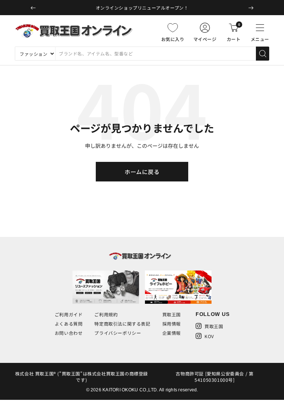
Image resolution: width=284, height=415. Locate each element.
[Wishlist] (173, 28)
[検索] (262, 54)
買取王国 (171, 314)
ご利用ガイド (69, 314)
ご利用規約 (106, 314)
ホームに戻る (142, 172)
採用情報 (171, 323)
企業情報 (171, 333)
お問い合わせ (69, 333)
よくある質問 (69, 323)
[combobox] (155, 54)
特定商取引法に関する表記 (122, 323)
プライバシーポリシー (117, 333)
